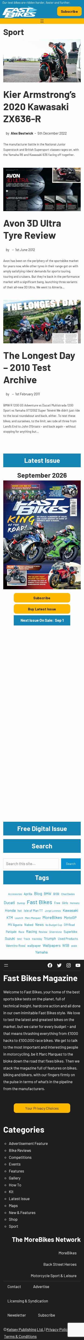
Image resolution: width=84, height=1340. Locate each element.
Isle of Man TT (33, 910)
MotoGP (70, 917)
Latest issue (19, 1198)
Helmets (74, 903)
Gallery (15, 1178)
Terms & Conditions (20, 1336)
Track (27, 938)
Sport (13, 1226)
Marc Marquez (33, 917)
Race (21, 931)
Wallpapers (51, 945)
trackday (37, 938)
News (39, 924)
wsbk (74, 945)
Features (16, 1171)
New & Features (22, 1212)
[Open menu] (42, 21)
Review (43, 931)
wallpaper (34, 945)
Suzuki (10, 938)
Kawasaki (70, 910)
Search (71, 864)
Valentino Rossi (15, 945)
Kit (11, 1191)
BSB (56, 894)
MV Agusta (15, 925)
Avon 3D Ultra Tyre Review (32, 229)
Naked (28, 925)
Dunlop (21, 903)
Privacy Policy (58, 1329)
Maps (13, 1205)
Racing (31, 931)
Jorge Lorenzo (53, 910)
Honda (10, 910)
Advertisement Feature (28, 1143)
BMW (47, 894)
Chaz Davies (68, 893)
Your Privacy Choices (42, 1108)
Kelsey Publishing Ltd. (25, 1329)
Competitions (20, 1157)
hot (20, 910)
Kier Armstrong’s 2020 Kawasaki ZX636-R (39, 106)
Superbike (70, 932)
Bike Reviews (20, 1150)
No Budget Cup (54, 924)
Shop (13, 1219)
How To (15, 1184)
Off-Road (69, 924)
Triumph (50, 939)
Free (57, 903)
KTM (10, 918)
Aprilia (28, 894)
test (19, 938)
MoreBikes (52, 917)
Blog (38, 893)
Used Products (68, 939)
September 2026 (42, 475)
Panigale (11, 931)
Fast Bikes (39, 902)
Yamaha (41, 952)
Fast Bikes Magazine (40, 978)
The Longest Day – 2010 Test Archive (39, 367)
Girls (65, 903)
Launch (19, 917)
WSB (65, 945)
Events (15, 1164)
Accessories (15, 893)
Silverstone (55, 931)
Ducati (9, 902)
